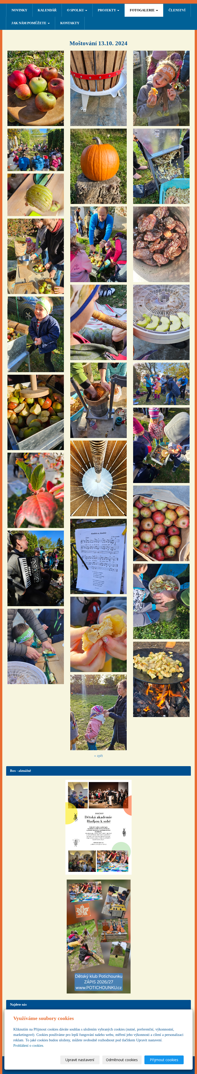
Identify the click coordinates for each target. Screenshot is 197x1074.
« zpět (98, 756)
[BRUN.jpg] (98, 478)
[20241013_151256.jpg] (98, 556)
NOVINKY (19, 10)
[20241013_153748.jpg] (161, 601)
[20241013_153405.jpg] (35, 490)
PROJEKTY (107, 10)
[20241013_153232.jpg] (161, 523)
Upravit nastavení (79, 1059)
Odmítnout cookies (122, 1059)
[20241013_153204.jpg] (161, 166)
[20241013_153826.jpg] (161, 88)
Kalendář (47, 10)
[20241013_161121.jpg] (161, 445)
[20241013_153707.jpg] (35, 256)
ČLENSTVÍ (177, 10)
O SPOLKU (76, 10)
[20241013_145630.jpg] (35, 149)
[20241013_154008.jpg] (161, 244)
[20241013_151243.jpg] (35, 568)
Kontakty (69, 23)
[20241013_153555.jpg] (98, 88)
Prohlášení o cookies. (28, 1046)
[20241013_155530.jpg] (98, 400)
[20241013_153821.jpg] (98, 634)
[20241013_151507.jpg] (161, 383)
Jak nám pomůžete (29, 23)
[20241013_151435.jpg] (98, 322)
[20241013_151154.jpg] (35, 88)
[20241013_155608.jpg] (35, 334)
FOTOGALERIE (142, 10)
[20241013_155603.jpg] (35, 412)
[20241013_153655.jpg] (35, 646)
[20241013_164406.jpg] (161, 679)
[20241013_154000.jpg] (98, 712)
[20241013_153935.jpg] (98, 166)
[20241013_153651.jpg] (161, 322)
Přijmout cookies (164, 1059)
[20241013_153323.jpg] (98, 244)
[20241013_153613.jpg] (35, 194)
